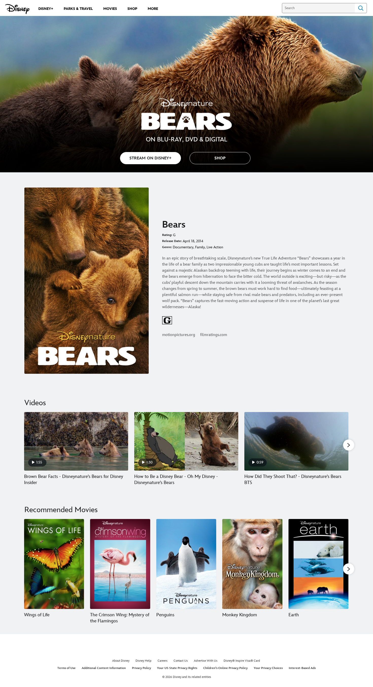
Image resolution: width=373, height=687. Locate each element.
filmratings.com (213, 334)
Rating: (167, 235)
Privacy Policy (141, 668)
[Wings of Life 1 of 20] (54, 564)
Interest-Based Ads (302, 668)
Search (361, 8)
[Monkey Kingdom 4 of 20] (252, 564)
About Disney (120, 661)
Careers (162, 661)
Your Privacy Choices (268, 668)
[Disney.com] (17, 9)
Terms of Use (66, 668)
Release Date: (172, 241)
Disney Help (143, 661)
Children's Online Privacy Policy (225, 668)
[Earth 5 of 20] (318, 564)
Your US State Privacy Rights (177, 668)
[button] (220, 158)
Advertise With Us (205, 661)
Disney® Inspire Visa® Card (242, 661)
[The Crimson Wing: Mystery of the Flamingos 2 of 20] (120, 564)
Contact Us (181, 661)
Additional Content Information (104, 668)
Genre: (167, 247)
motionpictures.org (178, 334)
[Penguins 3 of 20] (186, 564)
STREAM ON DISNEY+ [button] (150, 158)
